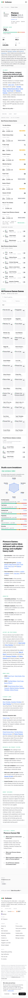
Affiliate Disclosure (20, 935)
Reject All (14, 993)
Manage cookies (20, 938)
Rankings (4, 114)
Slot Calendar (4, 930)
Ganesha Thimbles (11, 656)
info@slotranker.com (15, 976)
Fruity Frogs (5, 144)
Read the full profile (8, 108)
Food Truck (10, 91)
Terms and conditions (21, 928)
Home (2, 7)
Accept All (22, 993)
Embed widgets (5, 945)
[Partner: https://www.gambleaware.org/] (11, 911)
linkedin (4, 883)
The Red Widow (6, 125)
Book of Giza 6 (6, 183)
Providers (7, 7)
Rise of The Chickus (7, 202)
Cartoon (14, 51)
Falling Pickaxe (14, 690)
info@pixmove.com (5, 879)
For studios (3, 959)
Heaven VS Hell (6, 193)
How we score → (22, 222)
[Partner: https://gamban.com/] (3, 911)
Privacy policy (19, 926)
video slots (11, 84)
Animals (10, 51)
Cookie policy (11, 990)
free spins (16, 573)
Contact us (3, 938)
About (15, 114)
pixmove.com (14, 19)
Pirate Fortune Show (13, 89)
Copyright (18, 930)
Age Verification (5, 954)
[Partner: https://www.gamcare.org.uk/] (3, 914)
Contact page (4, 978)
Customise (6, 993)
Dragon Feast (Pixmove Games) (10, 212)
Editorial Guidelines (5, 933)
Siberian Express (6, 164)
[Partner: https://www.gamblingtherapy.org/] (19, 911)
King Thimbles (9, 645)
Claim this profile (15, 890)
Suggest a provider (6, 942)
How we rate (4, 956)
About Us (3, 926)
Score (10, 114)
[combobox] (7, 301)
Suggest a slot (4, 940)
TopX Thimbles (7, 704)
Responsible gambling (6, 951)
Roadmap (3, 935)
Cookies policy (19, 933)
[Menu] (26, 2)
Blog (2, 928)
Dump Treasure (6, 154)
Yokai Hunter (21, 643)
